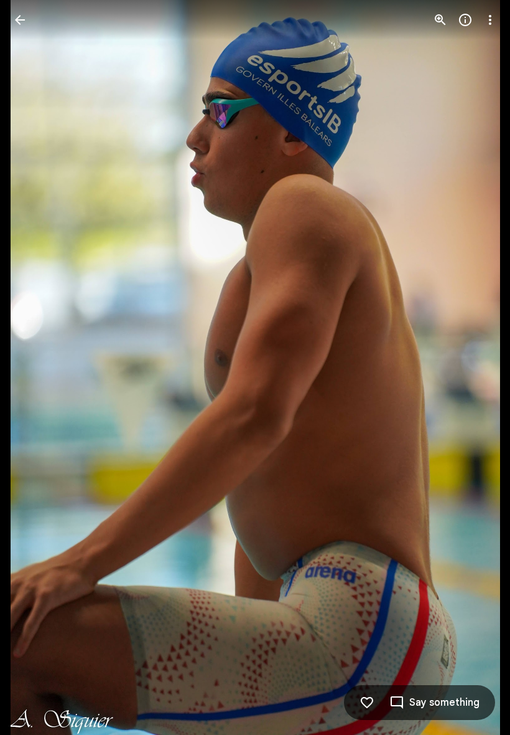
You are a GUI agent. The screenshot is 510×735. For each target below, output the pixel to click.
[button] (34, 367)
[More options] (490, 19)
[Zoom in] (440, 19)
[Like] (366, 702)
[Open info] (465, 19)
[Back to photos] (20, 20)
